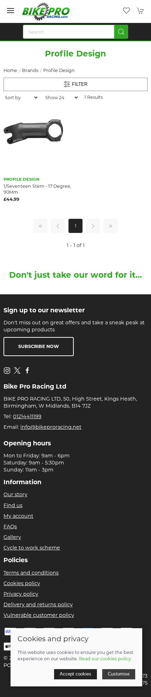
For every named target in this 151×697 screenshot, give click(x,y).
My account (18, 516)
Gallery (12, 537)
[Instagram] (7, 370)
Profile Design (59, 70)
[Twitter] (17, 370)
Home (10, 70)
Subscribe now (38, 346)
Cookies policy (22, 583)
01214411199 (27, 416)
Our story (15, 494)
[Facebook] (27, 370)
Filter (79, 83)
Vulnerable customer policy (39, 615)
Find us (13, 505)
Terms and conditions (31, 573)
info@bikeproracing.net (50, 427)
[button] (10, 10)
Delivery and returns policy (38, 604)
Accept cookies (75, 674)
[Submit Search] (121, 32)
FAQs (10, 526)
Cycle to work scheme (32, 548)
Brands (30, 70)
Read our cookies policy (105, 658)
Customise (119, 674)
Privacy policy (21, 594)
